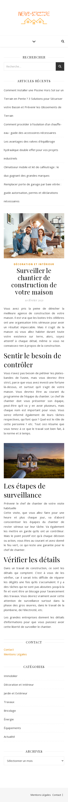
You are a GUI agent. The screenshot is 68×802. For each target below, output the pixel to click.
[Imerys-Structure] (34, 17)
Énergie (9, 719)
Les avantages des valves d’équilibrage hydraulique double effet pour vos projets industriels (31, 150)
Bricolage (10, 710)
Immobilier (11, 676)
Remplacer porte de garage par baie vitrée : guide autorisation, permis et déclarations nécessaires (32, 192)
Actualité (9, 736)
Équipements (12, 728)
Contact (9, 649)
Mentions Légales (15, 654)
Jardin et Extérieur (15, 693)
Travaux (9, 702)
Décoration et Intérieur (34, 264)
